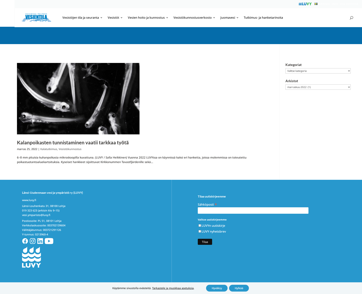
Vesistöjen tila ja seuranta (80, 18)
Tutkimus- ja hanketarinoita (263, 18)
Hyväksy (217, 288)
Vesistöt (113, 18)
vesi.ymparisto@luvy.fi (36, 215)
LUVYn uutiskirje (213, 226)
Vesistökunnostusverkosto (192, 18)
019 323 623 (29, 210)
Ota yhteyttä (349, 4)
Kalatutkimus (48, 149)
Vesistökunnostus (70, 149)
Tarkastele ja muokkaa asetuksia (173, 288)
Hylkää (239, 288)
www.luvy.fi (29, 200)
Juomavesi (227, 18)
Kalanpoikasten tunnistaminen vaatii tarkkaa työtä (73, 142)
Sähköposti (207, 204)
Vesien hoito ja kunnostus (146, 18)
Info (335, 4)
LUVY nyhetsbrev (214, 231)
